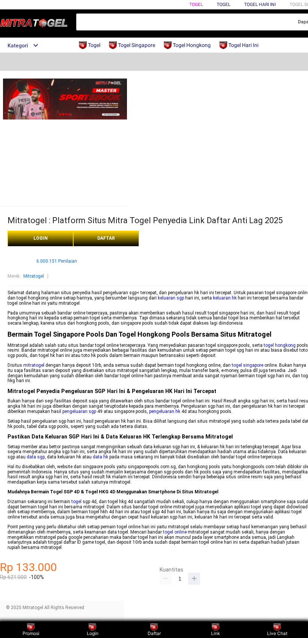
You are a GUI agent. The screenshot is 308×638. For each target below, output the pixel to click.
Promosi (31, 633)
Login (92, 633)
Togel (196, 4)
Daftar (154, 633)
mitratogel (33, 365)
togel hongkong (280, 345)
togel (76, 501)
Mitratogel (33, 276)
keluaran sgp (171, 298)
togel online (175, 532)
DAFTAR (106, 238)
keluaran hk (225, 298)
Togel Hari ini (260, 4)
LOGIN (40, 238)
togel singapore (247, 365)
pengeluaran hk (164, 411)
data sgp (36, 457)
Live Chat (277, 633)
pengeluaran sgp (79, 411)
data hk (100, 457)
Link (215, 633)
